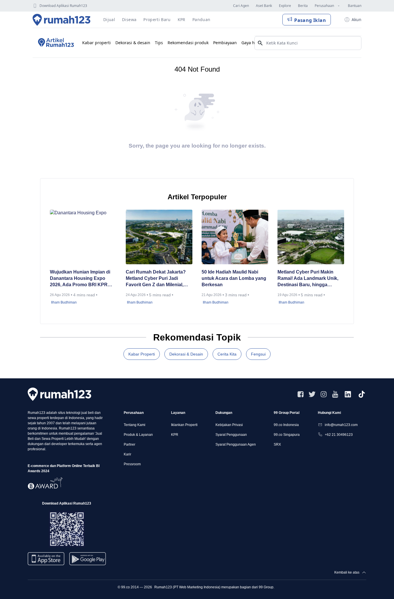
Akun (356, 19)
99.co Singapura (287, 435)
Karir (127, 454)
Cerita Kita (227, 354)
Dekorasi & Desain (186, 354)
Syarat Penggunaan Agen (235, 444)
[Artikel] (55, 42)
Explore (285, 5)
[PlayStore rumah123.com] (87, 561)
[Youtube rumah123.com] (335, 394)
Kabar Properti (141, 354)
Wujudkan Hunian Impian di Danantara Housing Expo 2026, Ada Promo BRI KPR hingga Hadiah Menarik (80, 278)
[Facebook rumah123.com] (300, 394)
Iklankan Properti (184, 425)
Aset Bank (264, 5)
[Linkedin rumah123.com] (347, 394)
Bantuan (354, 5)
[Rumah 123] (62, 20)
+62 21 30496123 (339, 435)
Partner (129, 444)
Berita (303, 5)
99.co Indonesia (286, 425)
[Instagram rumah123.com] (323, 394)
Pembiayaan (225, 42)
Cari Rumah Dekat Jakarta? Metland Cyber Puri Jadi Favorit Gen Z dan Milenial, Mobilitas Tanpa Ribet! (156, 278)
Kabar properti (96, 42)
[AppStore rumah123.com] (46, 558)
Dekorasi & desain (132, 42)
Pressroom (132, 464)
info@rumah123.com (341, 425)
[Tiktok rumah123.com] (361, 394)
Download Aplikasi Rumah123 (63, 5)
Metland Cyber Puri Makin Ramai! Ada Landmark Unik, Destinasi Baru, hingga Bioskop (307, 278)
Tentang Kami (134, 425)
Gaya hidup (252, 42)
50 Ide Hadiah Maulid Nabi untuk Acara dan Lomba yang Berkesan (234, 278)
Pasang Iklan (310, 20)
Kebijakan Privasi (229, 425)
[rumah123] (59, 394)
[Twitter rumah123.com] (312, 394)
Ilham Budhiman (64, 302)
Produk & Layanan (138, 435)
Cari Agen (241, 5)
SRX (277, 444)
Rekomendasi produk (188, 42)
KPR (174, 435)
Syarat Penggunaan (231, 435)
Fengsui (258, 354)
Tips (159, 42)
